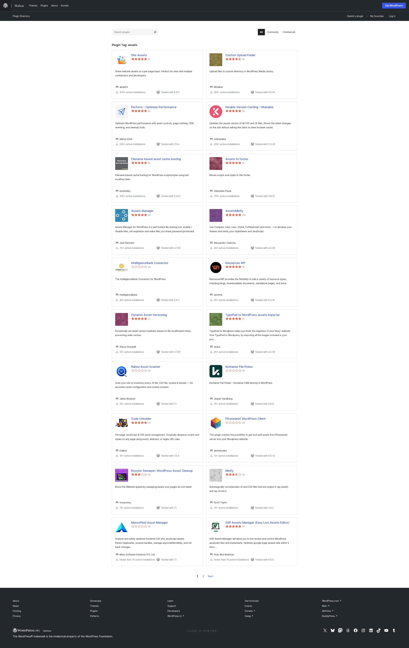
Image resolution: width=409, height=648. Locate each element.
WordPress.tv (175, 616)
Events (248, 606)
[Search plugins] (155, 32)
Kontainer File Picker (239, 366)
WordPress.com (331, 600)
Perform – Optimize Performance (154, 107)
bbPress (328, 611)
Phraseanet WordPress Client (245, 418)
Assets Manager (142, 211)
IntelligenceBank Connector (149, 263)
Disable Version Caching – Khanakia (249, 107)
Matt (326, 606)
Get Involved (252, 600)
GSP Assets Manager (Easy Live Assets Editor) (257, 522)
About (16, 600)
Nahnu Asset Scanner (145, 366)
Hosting (17, 611)
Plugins (94, 611)
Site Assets (139, 55)
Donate (250, 611)
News (16, 606)
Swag (249, 616)
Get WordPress (394, 5)
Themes (94, 606)
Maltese (47, 630)
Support (171, 606)
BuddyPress (330, 616)
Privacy (17, 616)
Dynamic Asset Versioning (149, 314)
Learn (170, 600)
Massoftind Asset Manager (149, 522)
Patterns (94, 616)
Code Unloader (141, 418)
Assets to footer (236, 159)
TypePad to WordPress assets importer (252, 314)
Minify (229, 470)
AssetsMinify (234, 211)
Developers (173, 611)
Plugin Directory (21, 16)
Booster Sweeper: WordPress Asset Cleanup (162, 470)
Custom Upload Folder (240, 55)
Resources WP (235, 263)
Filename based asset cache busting (156, 159)
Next (210, 576)
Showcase (95, 600)
